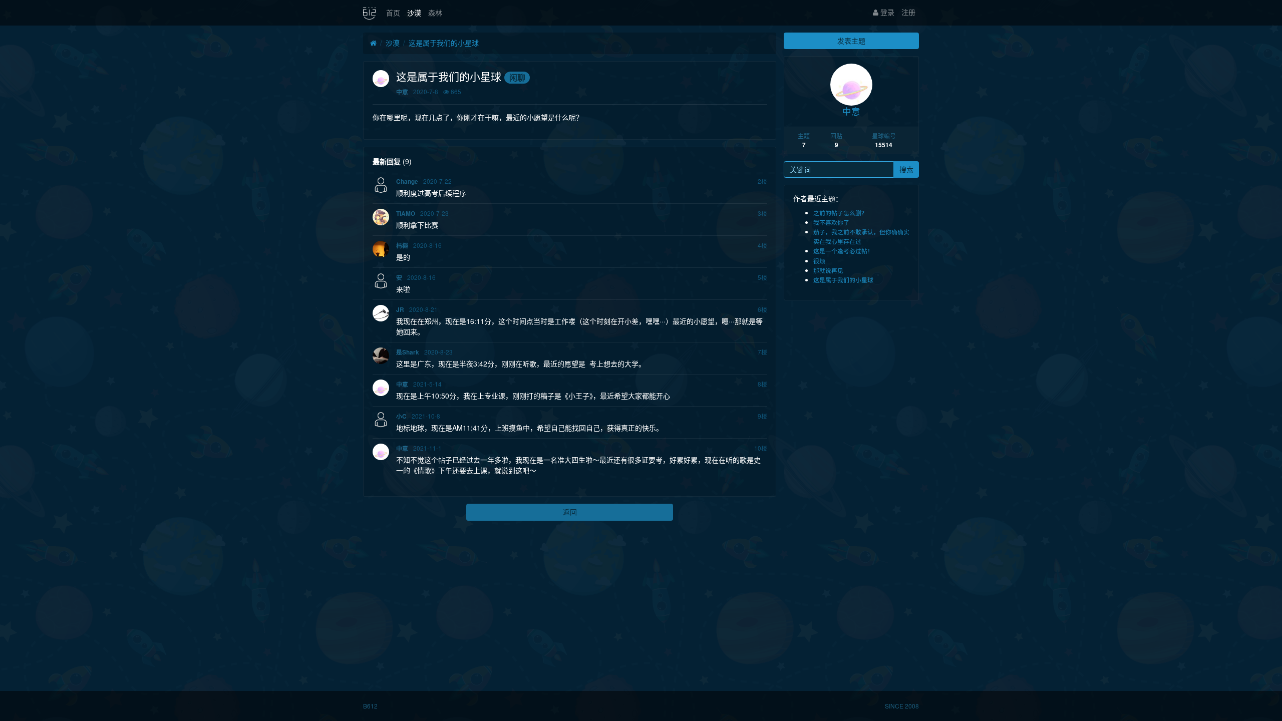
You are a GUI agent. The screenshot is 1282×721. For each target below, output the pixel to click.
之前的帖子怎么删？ (840, 212)
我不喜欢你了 (831, 222)
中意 (402, 92)
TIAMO (405, 213)
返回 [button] (570, 512)
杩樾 (402, 245)
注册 (908, 12)
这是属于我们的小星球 (444, 43)
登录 (886, 12)
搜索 (906, 169)
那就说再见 (828, 270)
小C (401, 416)
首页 (393, 13)
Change (407, 181)
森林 (435, 13)
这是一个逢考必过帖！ (843, 250)
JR (400, 309)
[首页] (373, 43)
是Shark (407, 352)
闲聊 (517, 77)
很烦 (819, 260)
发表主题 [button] (851, 41)
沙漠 (414, 13)
